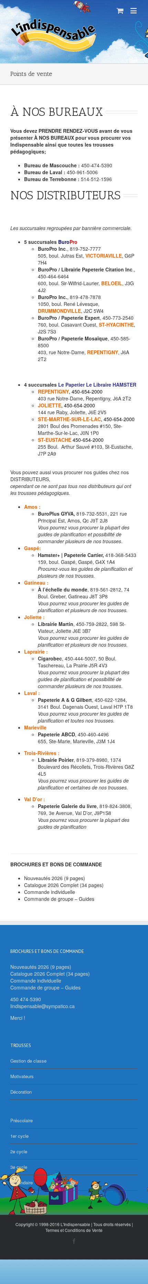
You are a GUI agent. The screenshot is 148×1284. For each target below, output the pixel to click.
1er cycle (19, 1136)
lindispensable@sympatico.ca (42, 1006)
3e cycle (18, 1167)
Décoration (21, 1091)
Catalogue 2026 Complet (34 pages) (64, 885)
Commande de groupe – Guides (59, 898)
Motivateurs (22, 1076)
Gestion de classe (28, 1060)
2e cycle (18, 1151)
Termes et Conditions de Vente (74, 1230)
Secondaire (21, 1182)
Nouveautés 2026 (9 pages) (54, 878)
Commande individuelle (49, 891)
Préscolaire (21, 1120)
